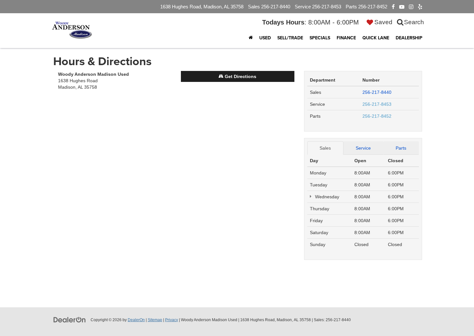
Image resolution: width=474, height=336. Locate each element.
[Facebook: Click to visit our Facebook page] (393, 6)
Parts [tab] (401, 148)
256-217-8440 (376, 92)
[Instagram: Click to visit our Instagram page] (411, 6)
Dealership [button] (409, 38)
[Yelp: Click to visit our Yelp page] (420, 6)
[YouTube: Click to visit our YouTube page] (402, 6)
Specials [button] (320, 38)
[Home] (250, 37)
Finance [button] (346, 38)
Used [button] (265, 38)
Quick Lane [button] (375, 38)
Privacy (171, 320)
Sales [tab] (325, 148)
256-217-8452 (376, 116)
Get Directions (239, 76)
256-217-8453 (376, 104)
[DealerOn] (69, 319)
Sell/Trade (290, 38)
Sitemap (155, 320)
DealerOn (136, 320)
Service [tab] (363, 148)
